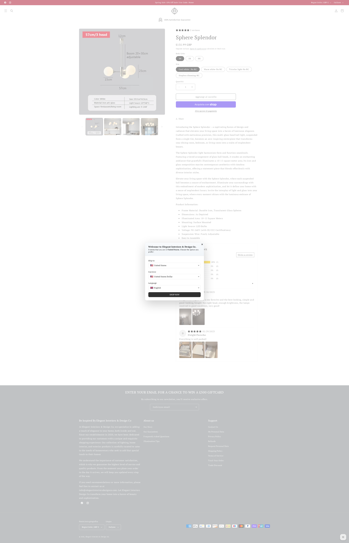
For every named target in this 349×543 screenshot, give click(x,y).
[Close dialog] (202, 244)
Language (152, 283)
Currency (152, 272)
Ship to (151, 261)
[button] (174, 265)
